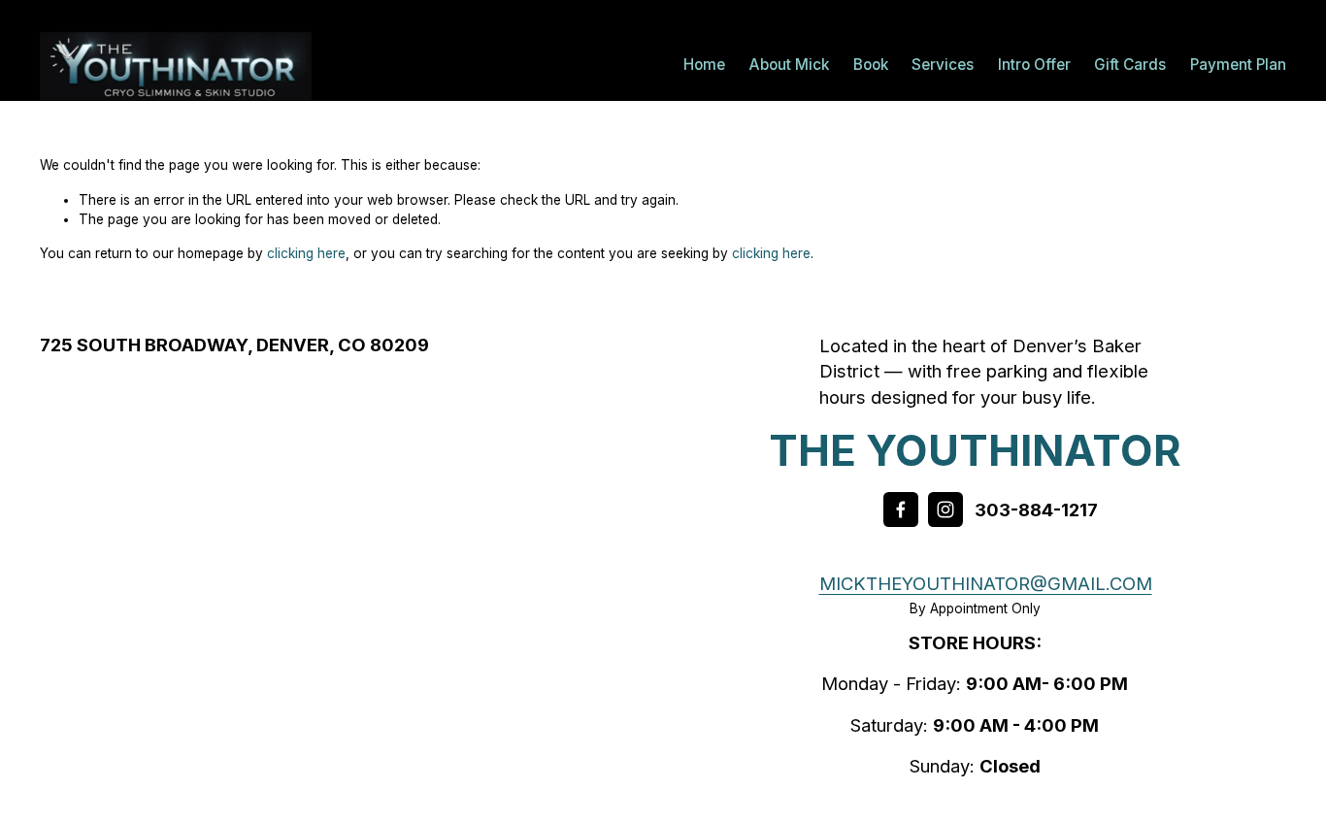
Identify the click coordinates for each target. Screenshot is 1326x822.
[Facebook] (900, 509)
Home (704, 64)
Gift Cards (1130, 64)
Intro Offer (1034, 64)
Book (870, 64)
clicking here (306, 253)
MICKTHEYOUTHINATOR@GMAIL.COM (985, 583)
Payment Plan (1238, 64)
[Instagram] (945, 509)
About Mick (788, 64)
